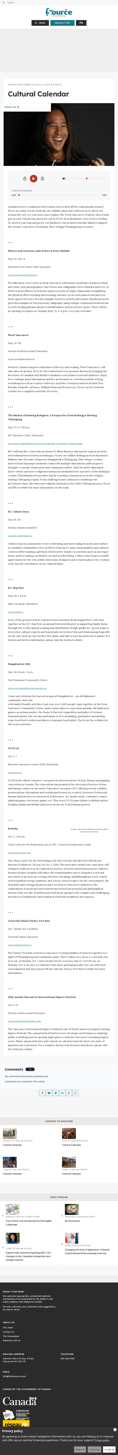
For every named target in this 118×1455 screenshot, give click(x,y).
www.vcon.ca (15, 772)
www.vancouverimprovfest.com (24, 1021)
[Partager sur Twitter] (56, 1093)
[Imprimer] (75, 1093)
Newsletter (62, 23)
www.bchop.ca (15, 612)
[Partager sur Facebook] (42, 1093)
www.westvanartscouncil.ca (23, 275)
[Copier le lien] (69, 1093)
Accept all (109, 1449)
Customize (94, 1449)
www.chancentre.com (19, 852)
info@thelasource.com (14, 1376)
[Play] (33, 178)
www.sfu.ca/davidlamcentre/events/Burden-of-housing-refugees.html (45, 443)
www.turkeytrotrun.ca (19, 944)
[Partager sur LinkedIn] (62, 1093)
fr (81, 23)
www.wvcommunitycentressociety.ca (27, 688)
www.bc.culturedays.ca (20, 535)
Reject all (80, 1449)
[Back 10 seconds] (24, 178)
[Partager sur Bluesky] (49, 1093)
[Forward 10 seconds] (42, 178)
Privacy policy (102, 1440)
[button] (40, 23)
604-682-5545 (67, 1358)
